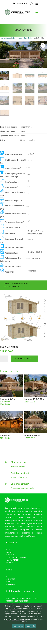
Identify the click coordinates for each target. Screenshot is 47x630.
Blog (8, 581)
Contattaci (11, 584)
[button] (42, 45)
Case (8, 38)
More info (31, 626)
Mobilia (9, 562)
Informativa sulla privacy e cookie (22, 598)
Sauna (9, 552)
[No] (43, 616)
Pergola (10, 555)
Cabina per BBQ (13, 560)
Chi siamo (10, 579)
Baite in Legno (16, 38)
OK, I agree (18, 626)
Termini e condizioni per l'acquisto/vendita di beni (18, 602)
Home (2, 38)
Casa (8, 576)
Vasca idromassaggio (16, 557)
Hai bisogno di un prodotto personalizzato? (16, 285)
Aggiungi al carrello (24, 358)
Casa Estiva (28, 38)
